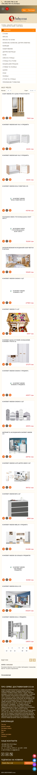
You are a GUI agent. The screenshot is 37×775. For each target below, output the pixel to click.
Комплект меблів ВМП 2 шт (11, 494)
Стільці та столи (9, 61)
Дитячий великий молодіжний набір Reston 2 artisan (17, 248)
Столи (5, 33)
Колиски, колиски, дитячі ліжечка (16, 43)
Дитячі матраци (9, 52)
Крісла (5, 37)
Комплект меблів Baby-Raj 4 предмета (15, 124)
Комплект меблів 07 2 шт (10, 309)
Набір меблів (8, 49)
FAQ (2, 732)
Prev (30, 660)
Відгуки (3, 730)
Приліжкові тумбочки (11, 82)
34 (26, 651)
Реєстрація (31, 10)
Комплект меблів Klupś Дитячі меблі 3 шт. (16, 463)
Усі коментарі (6, 675)
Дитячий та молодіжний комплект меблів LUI (17, 433)
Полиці (5, 76)
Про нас (3, 724)
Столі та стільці (9, 79)
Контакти (4, 736)
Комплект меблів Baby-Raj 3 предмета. (15, 155)
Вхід (24, 10)
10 (22, 648)
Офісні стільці (8, 58)
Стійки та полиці (10, 67)
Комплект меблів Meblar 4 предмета (15, 524)
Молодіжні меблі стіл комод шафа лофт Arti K (16, 217)
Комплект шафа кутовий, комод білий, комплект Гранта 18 (16, 340)
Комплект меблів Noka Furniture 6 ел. (15, 186)
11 (26, 648)
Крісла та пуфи (9, 40)
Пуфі (4, 55)
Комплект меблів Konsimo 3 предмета (15, 371)
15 (14, 651)
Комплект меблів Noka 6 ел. (11, 586)
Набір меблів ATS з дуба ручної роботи (15, 94)
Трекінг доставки (6, 734)
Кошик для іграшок (10, 64)
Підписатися (30, 763)
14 (10, 651)
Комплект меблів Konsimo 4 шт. (13, 278)
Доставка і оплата (6, 728)
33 (22, 651)
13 (6, 651)
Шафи (5, 70)
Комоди (6, 46)
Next (34, 660)
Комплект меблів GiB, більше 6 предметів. (16, 555)
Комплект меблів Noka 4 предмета (14, 617)
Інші (4, 73)
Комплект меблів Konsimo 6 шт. (13, 401)
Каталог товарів (5, 726)
